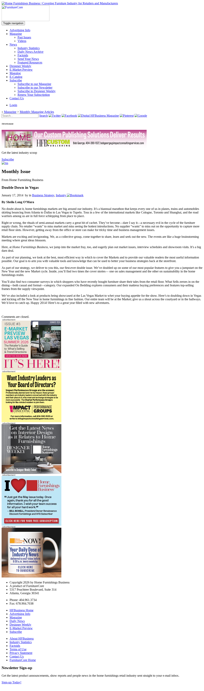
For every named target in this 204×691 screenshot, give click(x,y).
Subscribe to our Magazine (34, 84)
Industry (61, 195)
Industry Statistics (29, 48)
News (13, 44)
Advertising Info (20, 30)
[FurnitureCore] (25, 20)
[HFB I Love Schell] (31, 524)
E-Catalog (16, 76)
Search (43, 115)
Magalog (15, 73)
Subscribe (16, 80)
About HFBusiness (22, 638)
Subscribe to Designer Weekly (37, 91)
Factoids (23, 55)
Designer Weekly (20, 66)
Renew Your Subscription (34, 94)
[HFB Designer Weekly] (31, 473)
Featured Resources (30, 62)
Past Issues (24, 37)
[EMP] (31, 369)
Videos (22, 41)
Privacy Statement (21, 653)
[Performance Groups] (31, 421)
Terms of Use (18, 649)
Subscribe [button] (8, 159)
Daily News (17, 621)
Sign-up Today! (11, 682)
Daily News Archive (30, 51)
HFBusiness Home (21, 610)
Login (13, 105)
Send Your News (28, 59)
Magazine (16, 33)
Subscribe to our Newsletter (35, 87)
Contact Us (17, 98)
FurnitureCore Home (23, 660)
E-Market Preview (21, 69)
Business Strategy (43, 195)
